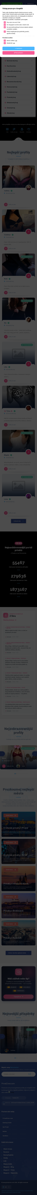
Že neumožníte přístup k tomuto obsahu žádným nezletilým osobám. (20, 28)
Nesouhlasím (19, 52)
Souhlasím (19, 48)
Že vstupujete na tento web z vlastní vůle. (18, 24)
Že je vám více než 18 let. (14, 22)
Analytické (11, 43)
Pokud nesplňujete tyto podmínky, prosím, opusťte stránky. (18, 32)
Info (16, 40)
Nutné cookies (12, 40)
